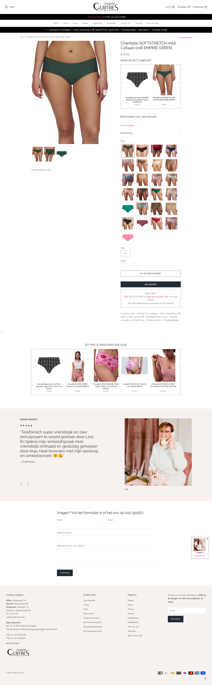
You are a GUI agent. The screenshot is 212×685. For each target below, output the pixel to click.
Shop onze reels (153, 23)
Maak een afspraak (96, 16)
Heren (65, 23)
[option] (70, 92)
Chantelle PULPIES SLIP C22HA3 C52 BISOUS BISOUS (134, 385)
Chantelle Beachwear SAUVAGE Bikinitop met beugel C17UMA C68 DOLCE (137, 99)
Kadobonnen (97, 23)
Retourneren (88, 613)
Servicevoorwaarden (92, 622)
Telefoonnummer (64, 532)
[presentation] (122, 82)
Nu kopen (151, 284)
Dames (55, 23)
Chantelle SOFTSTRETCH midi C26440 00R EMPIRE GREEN (48, 37)
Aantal (123, 260)
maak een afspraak (154, 296)
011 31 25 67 (12, 613)
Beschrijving (126, 132)
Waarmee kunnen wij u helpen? (71, 545)
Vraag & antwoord (91, 617)
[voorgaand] (21, 483)
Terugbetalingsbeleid (92, 626)
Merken (85, 23)
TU (125, 253)
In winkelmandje (150, 273)
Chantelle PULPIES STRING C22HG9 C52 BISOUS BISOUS (77, 385)
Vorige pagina (185, 37)
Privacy (86, 604)
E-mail (110, 519)
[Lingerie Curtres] (106, 6)
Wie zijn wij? (126, 23)
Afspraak (139, 23)
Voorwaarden (89, 600)
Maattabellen (111, 23)
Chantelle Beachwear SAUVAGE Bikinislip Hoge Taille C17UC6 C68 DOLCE (164, 99)
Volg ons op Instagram (16, 637)
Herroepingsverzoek (92, 631)
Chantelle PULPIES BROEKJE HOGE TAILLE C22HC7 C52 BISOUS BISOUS (106, 386)
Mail (126, 296)
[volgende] (106, 92)
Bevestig (175, 619)
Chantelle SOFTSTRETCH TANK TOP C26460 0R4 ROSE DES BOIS (163, 385)
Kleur (123, 141)
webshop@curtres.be (15, 617)
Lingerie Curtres (18, 672)
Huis (21, 37)
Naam (59, 519)
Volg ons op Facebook (16, 634)
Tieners (75, 23)
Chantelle (130, 125)
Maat (123, 248)
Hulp (85, 609)
